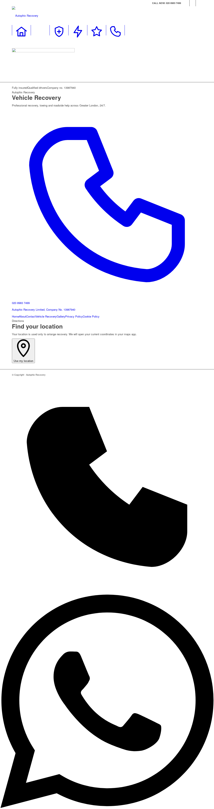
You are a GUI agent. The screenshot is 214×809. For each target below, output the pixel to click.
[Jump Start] (77, 30)
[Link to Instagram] (193, 3)
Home (15, 316)
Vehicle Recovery (46, 316)
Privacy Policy (74, 316)
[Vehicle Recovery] (40, 30)
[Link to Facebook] (186, 3)
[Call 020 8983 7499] (115, 30)
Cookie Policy (91, 316)
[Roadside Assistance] (59, 30)
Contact (31, 316)
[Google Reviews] (96, 30)
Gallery (61, 316)
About (22, 316)
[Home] (21, 30)
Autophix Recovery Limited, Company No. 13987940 (43, 309)
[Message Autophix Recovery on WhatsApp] (107, 807)
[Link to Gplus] (199, 3)
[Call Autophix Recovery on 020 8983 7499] (107, 592)
